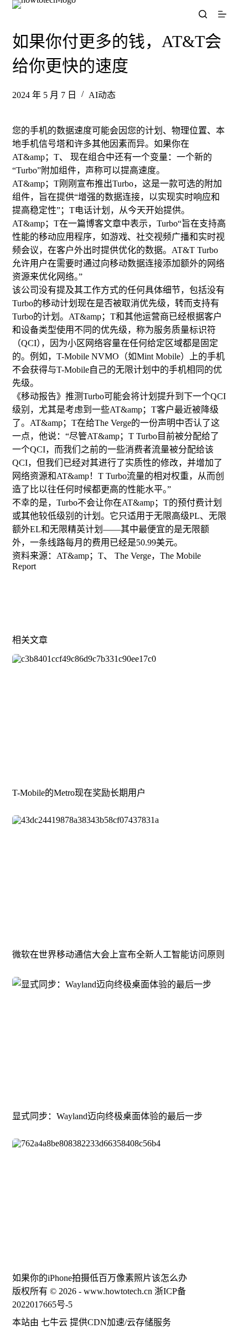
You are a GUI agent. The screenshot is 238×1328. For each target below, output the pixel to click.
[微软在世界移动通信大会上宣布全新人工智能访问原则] (119, 875)
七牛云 (54, 1322)
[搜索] (203, 14)
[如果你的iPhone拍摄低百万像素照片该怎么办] (119, 1199)
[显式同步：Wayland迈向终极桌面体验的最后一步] (119, 1037)
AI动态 (102, 95)
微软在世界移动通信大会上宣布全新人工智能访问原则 (118, 954)
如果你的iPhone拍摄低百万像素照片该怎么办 (99, 1278)
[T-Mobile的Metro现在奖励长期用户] (119, 714)
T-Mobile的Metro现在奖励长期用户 (79, 792)
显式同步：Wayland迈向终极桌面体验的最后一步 (107, 1116)
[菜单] (222, 14)
